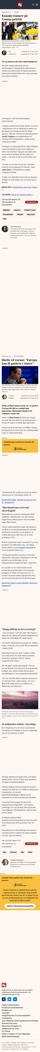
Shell (30, 852)
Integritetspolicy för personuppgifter (16, 1015)
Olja (22, 852)
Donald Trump (30, 210)
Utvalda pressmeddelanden (12, 1008)
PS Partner (6, 1031)
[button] (20, 700)
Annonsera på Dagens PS (12, 1026)
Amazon (17, 210)
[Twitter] (9, 999)
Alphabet (6, 210)
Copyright (5, 1013)
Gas (4, 852)
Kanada (20, 214)
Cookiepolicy (7, 1018)
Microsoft (31, 214)
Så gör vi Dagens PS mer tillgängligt (16, 1034)
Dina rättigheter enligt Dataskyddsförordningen (20, 1021)
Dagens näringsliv (26, 548)
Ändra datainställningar (10, 1036)
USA (4, 219)
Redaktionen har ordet (10, 1029)
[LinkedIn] (15, 999)
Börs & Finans (19, 356)
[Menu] (36, 4)
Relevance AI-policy (9, 1023)
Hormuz (13, 852)
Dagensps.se (6, 12)
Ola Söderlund (15, 227)
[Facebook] (4, 999)
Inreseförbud (8, 214)
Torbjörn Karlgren (17, 860)
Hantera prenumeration (10, 1005)
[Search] (33, 4)
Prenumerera (31, 202)
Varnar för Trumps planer (22, 195)
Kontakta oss (7, 1010)
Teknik (16, 12)
